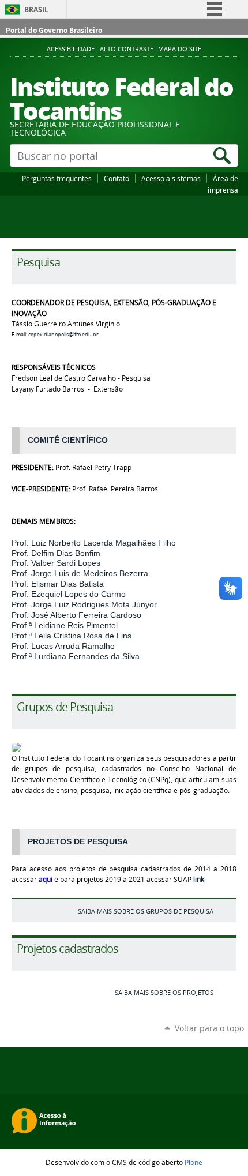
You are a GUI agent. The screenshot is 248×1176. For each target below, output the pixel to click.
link (198, 879)
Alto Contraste (126, 49)
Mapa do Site (179, 49)
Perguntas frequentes (57, 178)
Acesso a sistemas (171, 178)
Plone (193, 1162)
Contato (116, 178)
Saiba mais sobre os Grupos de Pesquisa (145, 911)
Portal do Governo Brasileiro (54, 30)
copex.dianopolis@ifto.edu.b (62, 334)
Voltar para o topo (209, 1028)
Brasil (36, 9)
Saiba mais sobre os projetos (164, 992)
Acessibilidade (71, 49)
